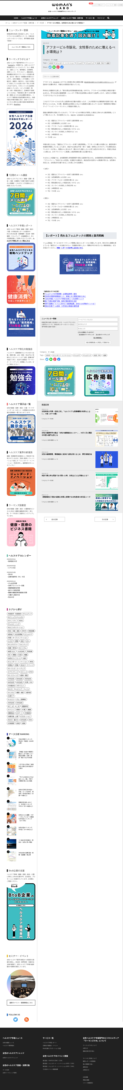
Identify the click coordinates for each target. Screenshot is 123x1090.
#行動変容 (28, 713)
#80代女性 (19, 679)
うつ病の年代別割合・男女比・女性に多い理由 (26, 841)
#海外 (24, 658)
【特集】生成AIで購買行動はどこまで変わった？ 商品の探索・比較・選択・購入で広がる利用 (26, 754)
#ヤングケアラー (13, 644)
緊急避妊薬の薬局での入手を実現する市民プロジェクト (99, 82)
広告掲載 (120, 5)
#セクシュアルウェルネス (15, 617)
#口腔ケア (11, 696)
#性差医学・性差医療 (14, 614)
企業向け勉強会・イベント (50, 1045)
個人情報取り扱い (88, 1064)
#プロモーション (25, 716)
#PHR (31, 672)
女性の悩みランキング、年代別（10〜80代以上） (26, 828)
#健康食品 (11, 713)
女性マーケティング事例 (9, 1073)
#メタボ (10, 641)
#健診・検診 (20, 692)
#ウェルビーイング (13, 624)
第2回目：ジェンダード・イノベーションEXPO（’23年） (59, 1063)
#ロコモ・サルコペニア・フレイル (18, 689)
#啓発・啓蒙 (24, 675)
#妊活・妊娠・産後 (13, 631)
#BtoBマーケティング (27, 665)
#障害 (16, 641)
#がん (28, 641)
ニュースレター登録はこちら (21, 47)
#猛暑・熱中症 (12, 648)
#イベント (11, 709)
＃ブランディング (13, 672)
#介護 (23, 709)
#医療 (107, 63)
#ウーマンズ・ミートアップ (16, 668)
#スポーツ (19, 713)
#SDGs (21, 620)
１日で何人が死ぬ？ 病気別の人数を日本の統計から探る (26, 766)
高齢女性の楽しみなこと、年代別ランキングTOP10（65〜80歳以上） (26, 804)
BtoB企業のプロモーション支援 (52, 1048)
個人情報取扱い (97, 338)
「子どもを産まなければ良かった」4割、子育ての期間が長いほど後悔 (26, 779)
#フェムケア (79, 63)
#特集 (16, 665)
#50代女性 (19, 682)
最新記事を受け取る (88, 1051)
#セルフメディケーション (15, 627)
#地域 (18, 723)
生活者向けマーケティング (86, 334)
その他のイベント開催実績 (50, 1069)
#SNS (30, 720)
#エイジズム (22, 648)
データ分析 (54, 60)
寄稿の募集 (86, 1080)
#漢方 (22, 641)
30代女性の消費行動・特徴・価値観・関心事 (26, 854)
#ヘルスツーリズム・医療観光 (17, 699)
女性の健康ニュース (53, 440)
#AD (9, 655)
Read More (17, 104)
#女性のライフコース (14, 658)
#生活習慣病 (18, 634)
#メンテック (24, 644)
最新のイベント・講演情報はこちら (21, 1003)
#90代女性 (28, 679)
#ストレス (24, 672)
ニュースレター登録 (111, 5)
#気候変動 (31, 631)
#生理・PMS (100, 63)
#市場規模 (11, 723)
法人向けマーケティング (103, 334)
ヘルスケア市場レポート (99, 5)
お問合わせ (86, 1070)
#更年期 (28, 692)
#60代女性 (11, 682)
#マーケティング (13, 675)
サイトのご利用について (90, 1058)
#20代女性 (23, 720)
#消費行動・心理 (13, 716)
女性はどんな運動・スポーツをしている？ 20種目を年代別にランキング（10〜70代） (26, 818)
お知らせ (85, 1048)
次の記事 (105, 519)
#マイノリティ (12, 620)
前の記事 (55, 519)
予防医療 (29, 651)
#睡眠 (14, 655)
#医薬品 (10, 665)
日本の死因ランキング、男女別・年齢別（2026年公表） (26, 741)
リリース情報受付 (88, 1083)
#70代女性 (11, 679)
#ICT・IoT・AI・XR (13, 706)
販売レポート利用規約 (89, 1061)
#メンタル (11, 692)
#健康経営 (25, 706)
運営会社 (85, 1067)
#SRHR (51, 63)
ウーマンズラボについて (90, 1045)
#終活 (31, 662)
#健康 (29, 709)
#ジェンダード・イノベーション (65, 63)
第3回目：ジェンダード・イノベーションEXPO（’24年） (59, 1066)
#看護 (25, 655)
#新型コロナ (11, 651)
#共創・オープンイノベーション (17, 638)
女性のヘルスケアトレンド (10, 1058)
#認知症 (10, 634)
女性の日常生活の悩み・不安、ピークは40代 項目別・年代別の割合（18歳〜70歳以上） (26, 792)
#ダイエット (20, 686)
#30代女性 (19, 703)
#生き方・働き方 (13, 720)
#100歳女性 (11, 686)
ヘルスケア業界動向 (8, 1045)
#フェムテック (90, 63)
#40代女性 (11, 703)
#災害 (20, 655)
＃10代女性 (21, 651)
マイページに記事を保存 (52, 76)
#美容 (23, 723)
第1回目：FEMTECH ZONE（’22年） (53, 1060)
